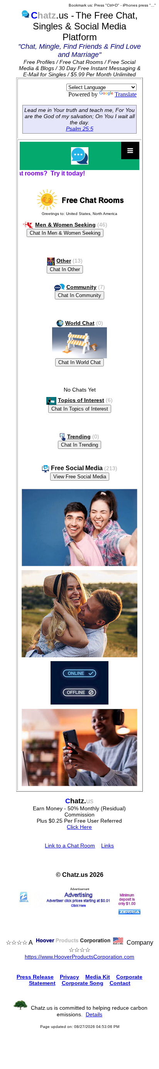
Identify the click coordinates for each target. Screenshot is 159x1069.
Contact (120, 983)
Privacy (69, 977)
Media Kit (97, 977)
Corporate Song (82, 983)
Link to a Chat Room (70, 845)
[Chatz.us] (79, 156)
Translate (126, 94)
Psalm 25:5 (79, 128)
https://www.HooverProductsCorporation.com (79, 957)
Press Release (35, 977)
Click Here (79, 827)
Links (107, 845)
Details (94, 1014)
